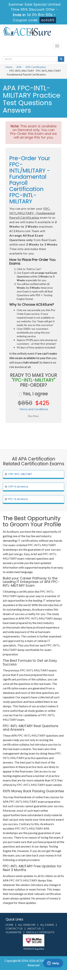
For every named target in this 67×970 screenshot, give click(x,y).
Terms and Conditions (33, 409)
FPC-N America (18, 499)
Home (9, 67)
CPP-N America (18, 486)
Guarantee (14, 932)
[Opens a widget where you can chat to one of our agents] (53, 963)
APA (19, 67)
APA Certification (35, 67)
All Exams (47, 924)
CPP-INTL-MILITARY (20, 474)
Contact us (14, 928)
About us (34, 928)
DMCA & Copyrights (40, 932)
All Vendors (27, 924)
